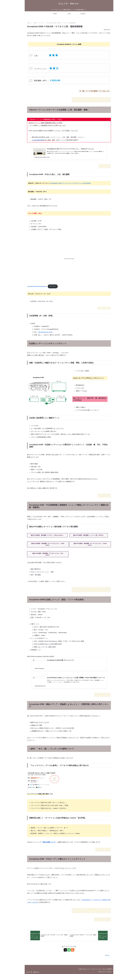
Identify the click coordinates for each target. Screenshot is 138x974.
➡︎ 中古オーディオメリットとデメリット (104, 495)
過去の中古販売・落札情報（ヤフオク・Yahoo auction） (47, 535)
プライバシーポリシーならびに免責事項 (102, 969)
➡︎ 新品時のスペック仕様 (105, 166)
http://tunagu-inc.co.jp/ (45, 332)
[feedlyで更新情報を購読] (69, 949)
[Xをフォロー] (65, 949)
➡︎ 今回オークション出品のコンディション (103, 849)
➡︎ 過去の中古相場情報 (104, 308)
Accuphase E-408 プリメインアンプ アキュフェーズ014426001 (70, 183)
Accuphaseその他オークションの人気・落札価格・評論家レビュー (91, 99)
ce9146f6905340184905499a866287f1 (37, 286)
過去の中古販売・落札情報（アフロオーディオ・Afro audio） (47, 554)
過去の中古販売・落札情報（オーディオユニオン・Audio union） (47, 544)
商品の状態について (49, 842)
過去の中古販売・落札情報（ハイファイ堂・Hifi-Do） (88, 535)
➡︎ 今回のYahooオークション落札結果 (102, 694)
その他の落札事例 (37, 140)
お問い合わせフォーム (84, 969)
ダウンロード (52, 286)
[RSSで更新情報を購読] (72, 949)
